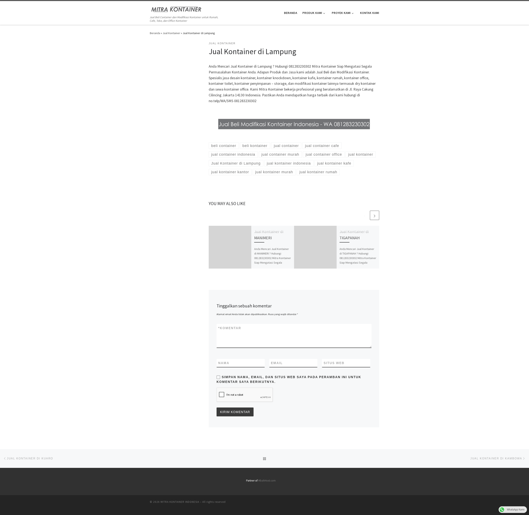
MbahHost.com (267, 480)
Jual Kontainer (171, 33)
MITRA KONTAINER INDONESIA (180, 502)
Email (277, 363)
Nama (223, 363)
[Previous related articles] (364, 215)
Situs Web (334, 363)
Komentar (229, 328)
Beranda (155, 33)
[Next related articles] (374, 215)
